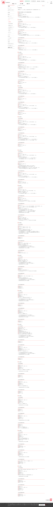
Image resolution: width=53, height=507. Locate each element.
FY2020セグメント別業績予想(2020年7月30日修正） (24, 229)
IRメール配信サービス (10, 45)
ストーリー (21, 1)
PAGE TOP (49, 499)
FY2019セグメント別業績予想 (22, 261)
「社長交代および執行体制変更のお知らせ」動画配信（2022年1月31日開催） (27, 168)
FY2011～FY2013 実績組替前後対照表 (23, 438)
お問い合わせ (38, 1)
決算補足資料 (20, 296)
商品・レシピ (14, 3)
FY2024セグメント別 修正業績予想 (23, 76)
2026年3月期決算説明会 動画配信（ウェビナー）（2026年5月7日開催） (27, 27)
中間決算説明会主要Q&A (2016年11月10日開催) (24, 354)
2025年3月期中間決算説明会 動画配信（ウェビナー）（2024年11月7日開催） (28, 77)
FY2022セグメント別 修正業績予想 (23, 138)
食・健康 (21, 3)
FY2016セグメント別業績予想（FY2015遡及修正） (24, 369)
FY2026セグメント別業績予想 (22, 26)
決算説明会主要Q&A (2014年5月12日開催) (23, 441)
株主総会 (9, 30)
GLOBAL (43, 1)
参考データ (20, 368)
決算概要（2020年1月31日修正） (22, 244)
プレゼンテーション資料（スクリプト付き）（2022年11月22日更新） (26, 136)
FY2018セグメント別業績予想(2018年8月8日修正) (24, 297)
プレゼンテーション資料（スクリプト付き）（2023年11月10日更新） (26, 105)
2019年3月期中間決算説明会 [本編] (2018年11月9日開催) (25, 278)
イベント (21, 5)
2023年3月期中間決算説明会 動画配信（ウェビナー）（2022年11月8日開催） (28, 139)
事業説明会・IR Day (10, 25)
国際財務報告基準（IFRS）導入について (23, 349)
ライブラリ (9, 34)
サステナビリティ (27, 1)
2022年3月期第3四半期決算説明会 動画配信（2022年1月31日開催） (26, 165)
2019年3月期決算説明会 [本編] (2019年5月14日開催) (24, 262)
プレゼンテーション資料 (21, 14)
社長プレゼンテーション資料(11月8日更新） (24, 243)
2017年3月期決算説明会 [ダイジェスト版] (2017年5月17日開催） (26, 336)
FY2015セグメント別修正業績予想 (22, 385)
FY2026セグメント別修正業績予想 (22, 16)
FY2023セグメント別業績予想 (22, 123)
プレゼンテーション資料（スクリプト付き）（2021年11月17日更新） (26, 174)
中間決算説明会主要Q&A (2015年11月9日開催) (24, 387)
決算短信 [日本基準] (21, 327)
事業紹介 (9, 14)
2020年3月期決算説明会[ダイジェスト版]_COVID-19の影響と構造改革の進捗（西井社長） (29, 232)
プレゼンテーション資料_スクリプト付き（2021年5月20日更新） (26, 190)
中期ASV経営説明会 (10, 23)
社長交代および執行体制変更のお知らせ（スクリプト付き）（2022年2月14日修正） (28, 167)
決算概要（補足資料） (21, 446)
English (44, 5)
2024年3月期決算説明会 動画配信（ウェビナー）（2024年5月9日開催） (27, 93)
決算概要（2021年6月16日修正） (22, 191)
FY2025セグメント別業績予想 (22, 59)
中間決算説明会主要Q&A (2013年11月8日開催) (24, 456)
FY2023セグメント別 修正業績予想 (23, 107)
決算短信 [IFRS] (20, 328)
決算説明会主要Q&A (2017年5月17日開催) (23, 337)
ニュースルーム (34, 1)
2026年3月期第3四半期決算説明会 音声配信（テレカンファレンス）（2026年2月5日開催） (29, 35)
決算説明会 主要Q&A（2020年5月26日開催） (24, 233)
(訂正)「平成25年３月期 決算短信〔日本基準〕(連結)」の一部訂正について (27, 469)
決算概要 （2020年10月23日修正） (22, 218)
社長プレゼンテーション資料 (22, 259)
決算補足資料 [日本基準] (21, 331)
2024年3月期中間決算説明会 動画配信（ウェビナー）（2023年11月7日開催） (28, 108)
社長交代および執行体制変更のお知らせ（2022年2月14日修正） (26, 166)
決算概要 (20, 15)
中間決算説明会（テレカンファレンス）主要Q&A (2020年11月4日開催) (27, 211)
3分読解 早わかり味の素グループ (11, 10)
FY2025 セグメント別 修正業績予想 (23, 34)
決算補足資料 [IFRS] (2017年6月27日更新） (23, 332)
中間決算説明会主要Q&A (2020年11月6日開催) (24, 212)
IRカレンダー (9, 32)
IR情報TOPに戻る (10, 47)
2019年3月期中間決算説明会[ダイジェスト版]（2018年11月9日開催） (26, 279)
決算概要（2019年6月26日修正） (22, 260)
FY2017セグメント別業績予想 (22, 313)
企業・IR (28, 3)
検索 (48, 2)
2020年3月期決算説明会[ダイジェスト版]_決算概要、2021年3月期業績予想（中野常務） (29, 231)
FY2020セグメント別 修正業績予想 (23, 219)
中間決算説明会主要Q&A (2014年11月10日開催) (24, 420)
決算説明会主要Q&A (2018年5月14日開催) (23, 300)
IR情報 (9, 6)
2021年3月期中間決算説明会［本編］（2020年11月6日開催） (26, 209)
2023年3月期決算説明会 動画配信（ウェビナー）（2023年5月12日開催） (27, 124)
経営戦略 (9, 12)
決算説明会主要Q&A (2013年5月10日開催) (23, 476)
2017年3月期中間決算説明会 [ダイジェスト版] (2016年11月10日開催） (26, 353)
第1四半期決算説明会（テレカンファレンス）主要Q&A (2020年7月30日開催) (27, 220)
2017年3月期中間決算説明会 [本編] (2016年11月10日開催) (25, 352)
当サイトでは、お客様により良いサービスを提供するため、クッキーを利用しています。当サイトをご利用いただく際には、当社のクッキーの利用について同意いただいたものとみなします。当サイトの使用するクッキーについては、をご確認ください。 (23, 505)
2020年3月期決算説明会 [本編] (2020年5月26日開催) (24, 230)
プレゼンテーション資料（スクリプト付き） (24, 24)
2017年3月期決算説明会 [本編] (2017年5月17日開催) (24, 335)
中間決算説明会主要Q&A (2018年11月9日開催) (24, 280)
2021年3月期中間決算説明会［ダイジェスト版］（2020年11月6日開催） (27, 210)
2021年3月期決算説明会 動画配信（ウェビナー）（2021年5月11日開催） (27, 193)
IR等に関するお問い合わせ (10, 43)
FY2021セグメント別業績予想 (22, 192)
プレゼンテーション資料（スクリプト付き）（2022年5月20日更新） (26, 155)
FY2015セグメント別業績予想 (22, 403)
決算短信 (20, 13)
